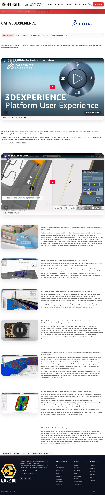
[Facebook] (25, 478)
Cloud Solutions (60, 476)
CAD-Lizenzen (59, 470)
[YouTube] (29, 478)
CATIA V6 (18, 35)
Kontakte (92, 480)
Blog (84, 4)
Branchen (69, 4)
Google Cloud (77, 484)
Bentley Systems (78, 481)
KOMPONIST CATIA (35, 35)
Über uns (78, 4)
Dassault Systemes (22, 11)
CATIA (32, 11)
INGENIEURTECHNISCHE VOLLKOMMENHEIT (62, 35)
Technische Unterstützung (59, 480)
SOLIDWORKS (77, 470)
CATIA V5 (25, 35)
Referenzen (59, 4)
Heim (3, 11)
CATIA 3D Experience (8, 35)
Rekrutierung (59, 484)
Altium (75, 473)
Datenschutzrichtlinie (98, 491)
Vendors (49, 4)
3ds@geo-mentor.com (28, 473)
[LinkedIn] (21, 478)
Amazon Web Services (77, 477)
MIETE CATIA (46, 35)
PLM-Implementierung (60, 466)
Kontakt (99, 4)
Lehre (57, 473)
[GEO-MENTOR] (10, 473)
